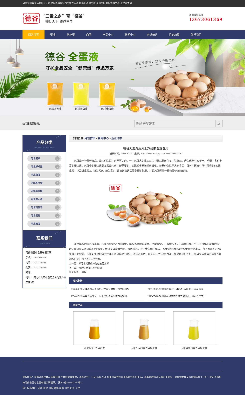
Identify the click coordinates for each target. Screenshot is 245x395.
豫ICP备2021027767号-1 (70, 382)
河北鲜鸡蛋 (36, 166)
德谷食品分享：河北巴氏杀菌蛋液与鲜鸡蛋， (100, 296)
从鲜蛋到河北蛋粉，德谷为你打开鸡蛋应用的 (100, 289)
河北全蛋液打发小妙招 (90, 268)
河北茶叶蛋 (36, 183)
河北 (45, 388)
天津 (77, 388)
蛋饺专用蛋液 (74, 3)
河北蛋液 (35, 158)
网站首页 (90, 138)
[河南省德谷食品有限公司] (53, 18)
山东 (50, 388)
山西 (66, 388)
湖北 (56, 388)
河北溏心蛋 (36, 199)
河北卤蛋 (35, 175)
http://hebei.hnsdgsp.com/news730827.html (161, 153)
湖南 (61, 388)
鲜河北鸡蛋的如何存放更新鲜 (93, 263)
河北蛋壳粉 (36, 191)
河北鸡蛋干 (36, 207)
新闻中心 (103, 138)
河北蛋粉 (35, 215)
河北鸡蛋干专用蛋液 (94, 348)
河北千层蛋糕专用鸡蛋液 (144, 348)
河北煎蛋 (35, 223)
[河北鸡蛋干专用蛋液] (94, 344)
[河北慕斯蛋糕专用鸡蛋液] (194, 344)
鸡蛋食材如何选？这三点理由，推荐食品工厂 (177, 296)
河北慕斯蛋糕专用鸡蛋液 (194, 348)
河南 (40, 388)
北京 (72, 388)
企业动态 (116, 138)
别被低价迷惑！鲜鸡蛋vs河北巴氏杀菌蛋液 (175, 289)
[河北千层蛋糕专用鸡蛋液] (144, 344)
